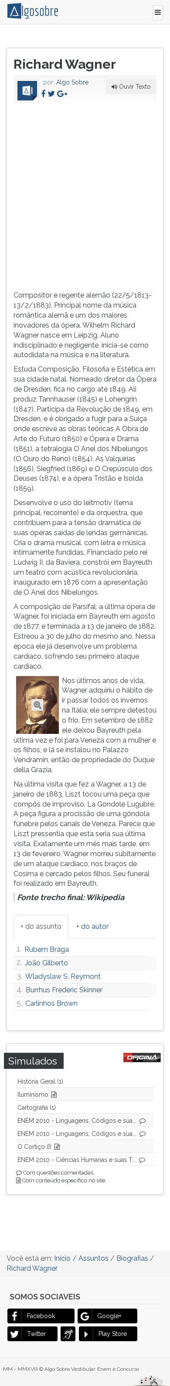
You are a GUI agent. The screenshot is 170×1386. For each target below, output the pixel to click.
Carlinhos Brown (51, 1003)
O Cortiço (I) (34, 1146)
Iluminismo (32, 1094)
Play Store (113, 1333)
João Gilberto (46, 963)
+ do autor (92, 926)
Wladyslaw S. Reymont (63, 976)
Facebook (41, 1315)
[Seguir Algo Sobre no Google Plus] (62, 93)
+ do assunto (40, 926)
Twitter (36, 1333)
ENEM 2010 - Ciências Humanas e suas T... (76, 1159)
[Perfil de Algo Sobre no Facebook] (43, 93)
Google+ (109, 1315)
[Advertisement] (85, 196)
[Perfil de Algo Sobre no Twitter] (51, 93)
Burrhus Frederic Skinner (64, 990)
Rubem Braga (46, 949)
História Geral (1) (40, 1081)
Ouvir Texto (134, 86)
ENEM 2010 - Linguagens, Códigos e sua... (76, 1120)
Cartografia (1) (36, 1107)
